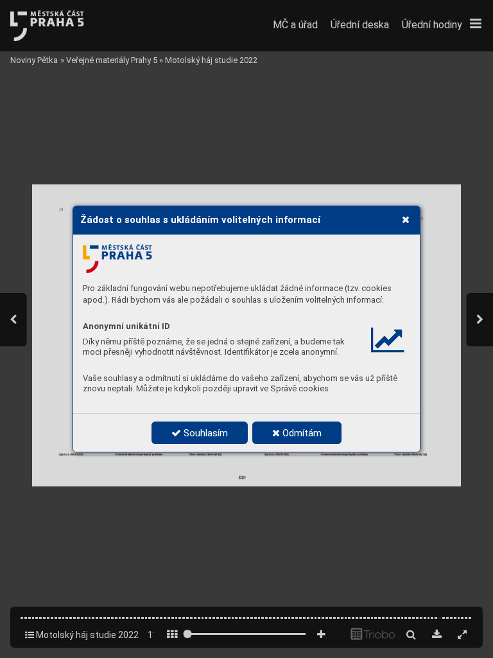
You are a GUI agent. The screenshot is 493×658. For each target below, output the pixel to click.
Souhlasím (204, 433)
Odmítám (301, 433)
